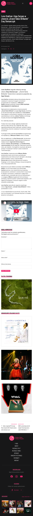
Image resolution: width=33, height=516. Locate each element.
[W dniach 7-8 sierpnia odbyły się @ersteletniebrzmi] (5, 511)
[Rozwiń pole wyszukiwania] (30, 3)
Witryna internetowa (6, 264)
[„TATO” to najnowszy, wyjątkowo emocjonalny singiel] (27, 503)
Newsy (3, 11)
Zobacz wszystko (26, 496)
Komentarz (4, 237)
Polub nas (16, 490)
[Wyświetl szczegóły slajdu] (16, 365)
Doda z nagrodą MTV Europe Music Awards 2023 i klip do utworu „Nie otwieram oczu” (8, 428)
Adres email (4, 257)
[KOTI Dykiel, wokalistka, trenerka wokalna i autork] (12, 511)
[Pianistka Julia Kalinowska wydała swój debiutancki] (27, 511)
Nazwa (3, 251)
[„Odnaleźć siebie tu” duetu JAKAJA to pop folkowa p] (5, 503)
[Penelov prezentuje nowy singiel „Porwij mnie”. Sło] (20, 511)
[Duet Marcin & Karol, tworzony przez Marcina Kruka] (20, 503)
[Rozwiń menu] (23, 3)
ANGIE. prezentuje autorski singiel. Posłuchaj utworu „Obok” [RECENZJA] (24, 428)
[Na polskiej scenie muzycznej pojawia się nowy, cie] (12, 503)
